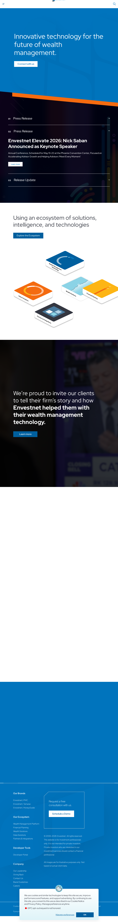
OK (84, 915)
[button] (28, 235)
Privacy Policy (34, 904)
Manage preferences (65, 914)
